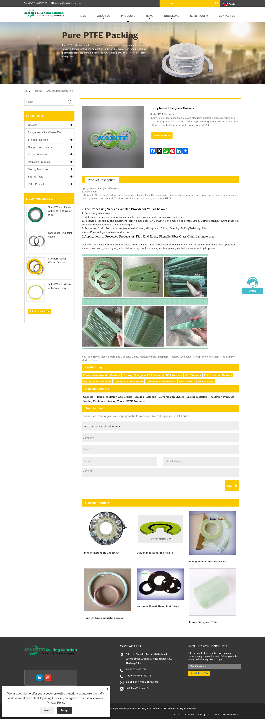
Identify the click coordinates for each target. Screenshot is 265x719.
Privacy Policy (232, 714)
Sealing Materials (38, 154)
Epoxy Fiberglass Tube (203, 622)
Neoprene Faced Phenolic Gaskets (158, 606)
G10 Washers (174, 375)
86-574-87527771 (38, 3)
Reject (47, 710)
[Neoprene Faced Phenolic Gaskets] (160, 584)
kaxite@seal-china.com (68, 3)
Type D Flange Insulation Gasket (104, 617)
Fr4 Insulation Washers (97, 381)
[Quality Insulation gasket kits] (160, 528)
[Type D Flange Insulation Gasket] (108, 590)
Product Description (101, 180)
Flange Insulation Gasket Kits (59, 91)
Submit (232, 485)
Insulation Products (39, 161)
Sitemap (189, 714)
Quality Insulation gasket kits (155, 552)
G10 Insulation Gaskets (129, 381)
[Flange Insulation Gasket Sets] (212, 533)
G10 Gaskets (193, 375)
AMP (217, 714)
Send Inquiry (199, 15)
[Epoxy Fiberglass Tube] (212, 592)
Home (82, 15)
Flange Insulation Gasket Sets (207, 561)
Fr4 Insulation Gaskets (218, 375)
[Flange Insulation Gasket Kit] (108, 528)
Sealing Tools (35, 176)
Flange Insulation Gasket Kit (101, 552)
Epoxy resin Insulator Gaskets (101, 375)
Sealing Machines (38, 169)
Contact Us (227, 15)
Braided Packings (38, 139)
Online (252, 290)
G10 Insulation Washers (161, 381)
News (149, 15)
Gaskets (32, 124)
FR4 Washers (206, 381)
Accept (64, 710)
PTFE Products (36, 184)
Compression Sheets (40, 147)
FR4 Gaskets (187, 381)
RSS (200, 714)
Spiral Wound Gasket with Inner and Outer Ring (60, 211)
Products (128, 15)
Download (171, 15)
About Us (103, 15)
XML (208, 714)
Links (177, 714)
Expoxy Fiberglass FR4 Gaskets (143, 375)
